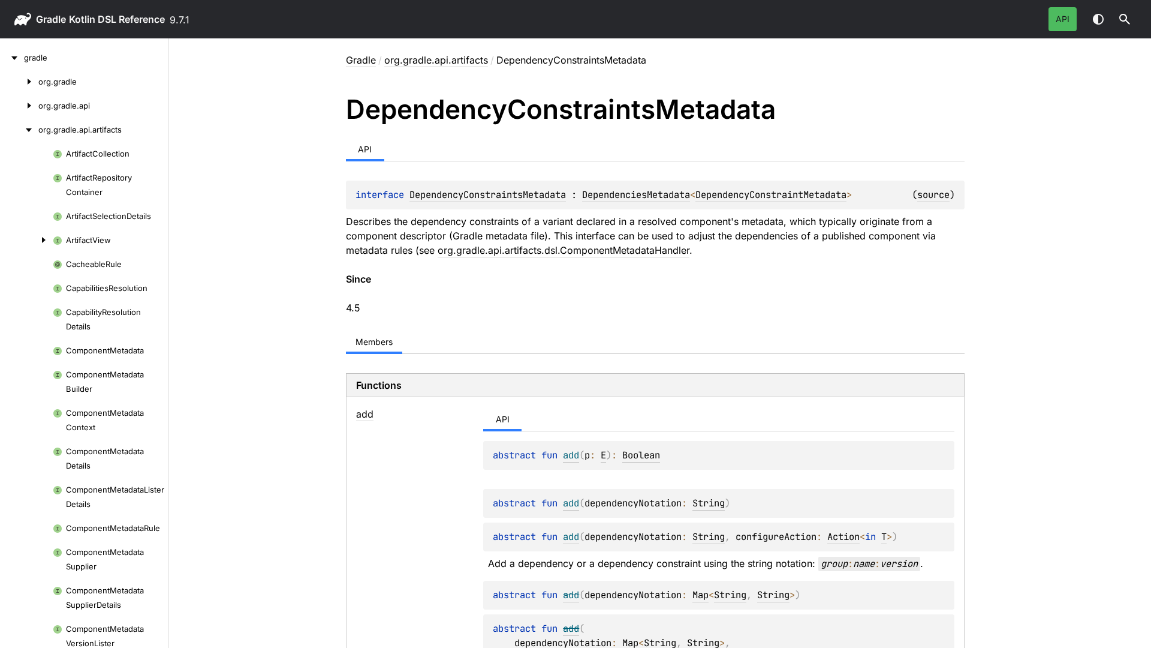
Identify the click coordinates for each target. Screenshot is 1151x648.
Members (374, 342)
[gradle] (12, 58)
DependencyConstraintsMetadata (487, 194)
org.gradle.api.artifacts (436, 60)
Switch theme (1098, 19)
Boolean (641, 455)
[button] (1125, 19)
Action (843, 536)
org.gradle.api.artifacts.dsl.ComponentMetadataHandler (563, 250)
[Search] (1125, 19)
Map (700, 595)
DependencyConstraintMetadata (770, 194)
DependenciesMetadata (636, 194)
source (933, 194)
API (1062, 19)
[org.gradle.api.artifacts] (19, 130)
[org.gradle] (19, 82)
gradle (51, 19)
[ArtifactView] (26, 240)
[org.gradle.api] (19, 106)
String (708, 503)
